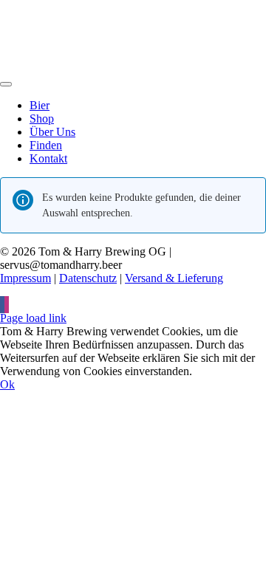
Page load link (33, 318)
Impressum (25, 278)
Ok (7, 384)
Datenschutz (88, 278)
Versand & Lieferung (174, 278)
